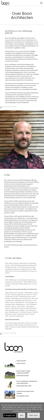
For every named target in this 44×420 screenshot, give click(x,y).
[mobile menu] (41, 3)
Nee (21, 415)
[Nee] (41, 411)
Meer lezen (33, 415)
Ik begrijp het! (9, 415)
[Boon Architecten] (5, 3)
